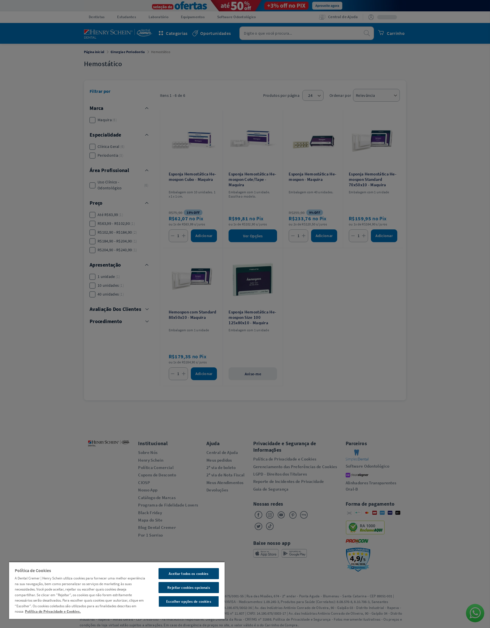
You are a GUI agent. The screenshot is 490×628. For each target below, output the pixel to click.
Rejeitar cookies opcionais (188, 587)
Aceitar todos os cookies (188, 573)
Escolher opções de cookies (188, 601)
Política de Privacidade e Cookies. (53, 611)
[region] (117, 590)
